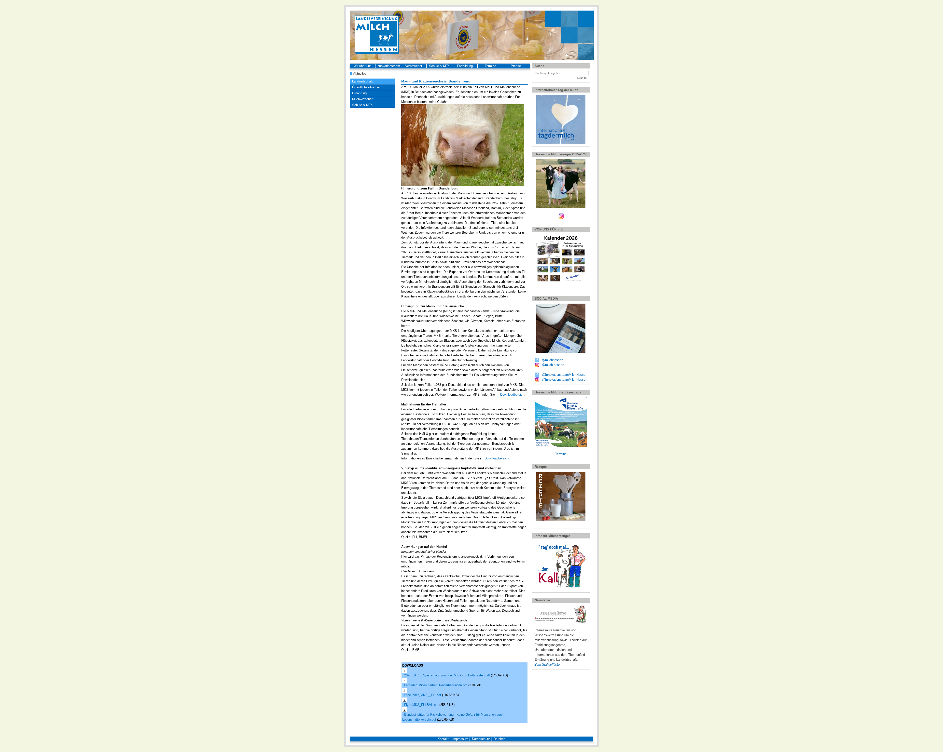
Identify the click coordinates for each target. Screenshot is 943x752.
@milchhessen (552, 360)
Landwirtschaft (362, 81)
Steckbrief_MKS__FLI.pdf (423, 695)
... (549, 664)
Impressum (460, 739)
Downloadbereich (512, 394)
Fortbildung (465, 66)
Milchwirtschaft (363, 99)
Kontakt (443, 739)
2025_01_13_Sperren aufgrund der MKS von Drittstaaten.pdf (447, 675)
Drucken (499, 739)
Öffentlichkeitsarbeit (366, 87)
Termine (490, 66)
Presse (516, 66)
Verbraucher (413, 66)
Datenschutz (481, 739)
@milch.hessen (553, 365)
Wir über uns (363, 66)
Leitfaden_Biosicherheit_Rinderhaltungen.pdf (436, 685)
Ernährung (359, 93)
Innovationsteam (388, 66)
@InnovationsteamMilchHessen (564, 374)
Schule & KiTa (439, 66)
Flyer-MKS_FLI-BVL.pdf (421, 705)
